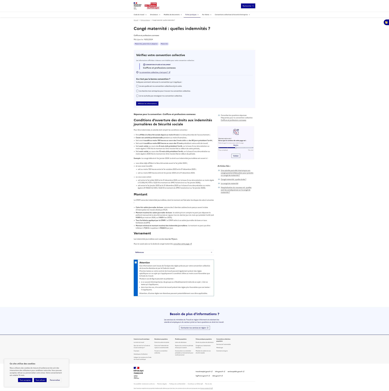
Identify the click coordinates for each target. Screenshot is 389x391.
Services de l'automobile (223, 344)
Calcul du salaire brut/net (161, 342)
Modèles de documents (172, 15)
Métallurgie (219, 348)
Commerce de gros (222, 351)
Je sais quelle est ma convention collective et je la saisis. (160, 86)
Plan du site (208, 384)
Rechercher (247, 6)
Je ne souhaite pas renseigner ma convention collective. (160, 96)
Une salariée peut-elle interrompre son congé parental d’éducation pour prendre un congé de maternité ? (237, 172)
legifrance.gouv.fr (202, 376)
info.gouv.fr (219, 372)
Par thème (205, 15)
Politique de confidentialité (177, 384)
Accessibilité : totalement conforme (144, 384)
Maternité (164, 44)
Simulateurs (154, 15)
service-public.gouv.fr (235, 372)
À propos (136, 351)
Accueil (136, 20)
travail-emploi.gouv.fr (203, 372)
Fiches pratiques (190, 15)
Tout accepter (25, 380)
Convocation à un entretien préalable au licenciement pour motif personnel (184, 353)
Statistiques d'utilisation (141, 354)
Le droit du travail (139, 342)
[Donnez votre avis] (386, 22)
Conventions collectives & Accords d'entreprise (231, 15)
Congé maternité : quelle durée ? (233, 179)
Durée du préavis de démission (205, 342)
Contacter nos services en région (193, 328)
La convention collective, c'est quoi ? (153, 72)
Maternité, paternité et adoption (146, 44)
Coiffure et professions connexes (233, 120)
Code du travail (139, 15)
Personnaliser (55, 380)
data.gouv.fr (216, 376)
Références (139, 252)
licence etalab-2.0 (205, 388)
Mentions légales (162, 384)
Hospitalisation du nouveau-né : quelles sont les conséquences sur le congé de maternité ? (236, 190)
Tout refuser (40, 380)
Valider (236, 156)
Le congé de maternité (229, 183)
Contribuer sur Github (194, 384)
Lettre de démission (180, 342)
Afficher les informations (147, 103)
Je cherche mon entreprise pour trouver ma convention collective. (165, 91)
